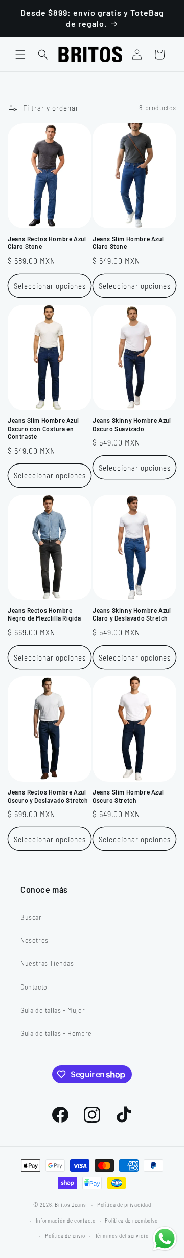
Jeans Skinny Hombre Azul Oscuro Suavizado (132, 424)
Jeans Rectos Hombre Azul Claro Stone (47, 242)
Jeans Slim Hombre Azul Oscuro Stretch (128, 796)
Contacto (34, 986)
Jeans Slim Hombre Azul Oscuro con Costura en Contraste (43, 428)
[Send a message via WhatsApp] (165, 1239)
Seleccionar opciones (50, 286)
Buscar (31, 917)
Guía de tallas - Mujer (52, 1009)
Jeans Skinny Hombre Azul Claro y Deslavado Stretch (132, 614)
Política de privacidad (124, 1204)
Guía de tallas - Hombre (56, 1033)
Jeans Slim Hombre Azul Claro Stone (128, 242)
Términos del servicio (122, 1235)
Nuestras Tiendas (47, 963)
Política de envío (65, 1235)
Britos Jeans (70, 1204)
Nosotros (34, 940)
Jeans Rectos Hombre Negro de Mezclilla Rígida (44, 614)
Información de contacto (66, 1220)
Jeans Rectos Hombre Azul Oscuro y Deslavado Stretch (48, 796)
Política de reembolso (131, 1220)
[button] (20, 54)
